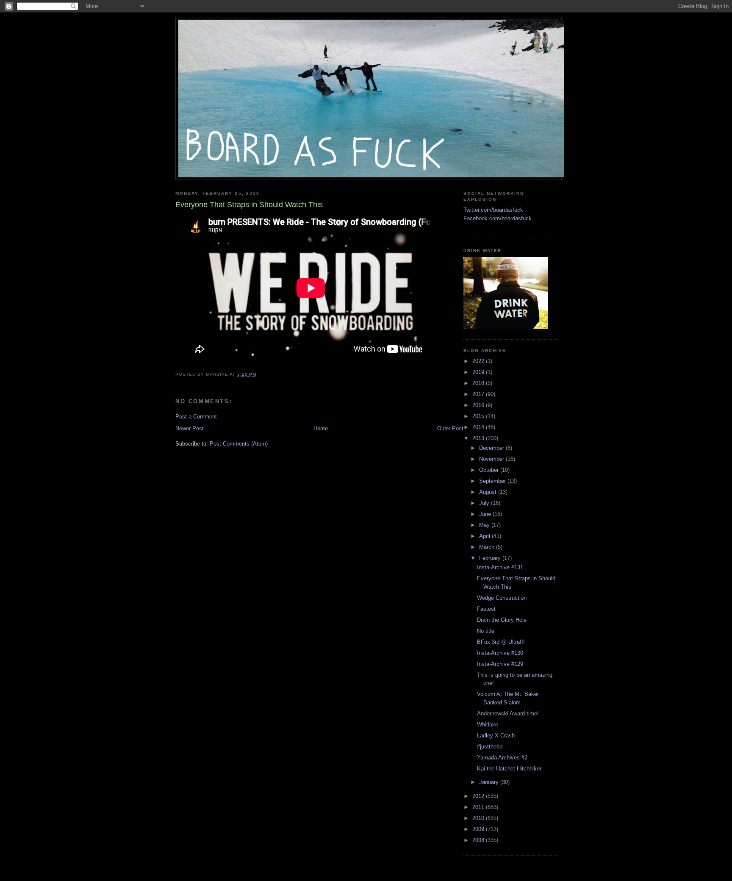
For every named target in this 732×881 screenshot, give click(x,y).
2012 (479, 796)
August (488, 492)
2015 (479, 416)
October (489, 470)
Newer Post (189, 428)
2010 (479, 818)
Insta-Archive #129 (500, 664)
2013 (479, 438)
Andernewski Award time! (508, 713)
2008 (479, 840)
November (492, 459)
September (493, 481)
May (485, 525)
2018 (479, 383)
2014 (479, 427)
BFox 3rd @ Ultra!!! (501, 642)
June (486, 514)
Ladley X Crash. (496, 735)
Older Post (450, 428)
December (492, 448)
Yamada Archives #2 (502, 757)
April (485, 536)
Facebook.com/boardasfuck (497, 218)
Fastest (486, 609)
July (485, 503)
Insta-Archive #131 (500, 567)
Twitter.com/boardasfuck (493, 210)
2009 (479, 829)
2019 (479, 372)
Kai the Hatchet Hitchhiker (509, 768)
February (490, 558)
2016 (479, 405)
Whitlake (487, 724)
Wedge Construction (502, 598)
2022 (479, 361)
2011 (479, 807)
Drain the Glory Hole (502, 620)
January (489, 782)
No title (485, 631)
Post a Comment (196, 416)
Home (320, 428)
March (487, 547)
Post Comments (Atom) (239, 443)
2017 (479, 394)
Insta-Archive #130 (500, 653)
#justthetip (489, 746)
